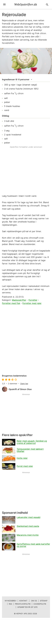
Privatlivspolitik (23, 604)
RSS (10, 604)
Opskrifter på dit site (27, 607)
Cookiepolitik (39, 604)
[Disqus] (26, 339)
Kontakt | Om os (28, 601)
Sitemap (43, 601)
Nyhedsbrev (10, 601)
